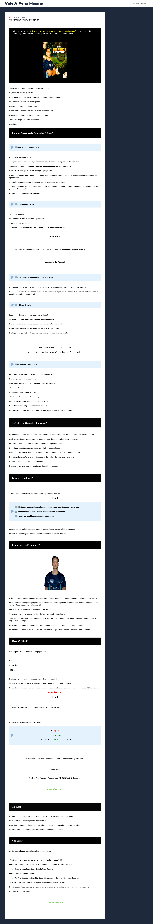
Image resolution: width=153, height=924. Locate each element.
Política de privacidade (139, 3)
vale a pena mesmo (42, 851)
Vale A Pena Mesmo (24, 3)
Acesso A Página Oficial (55, 789)
